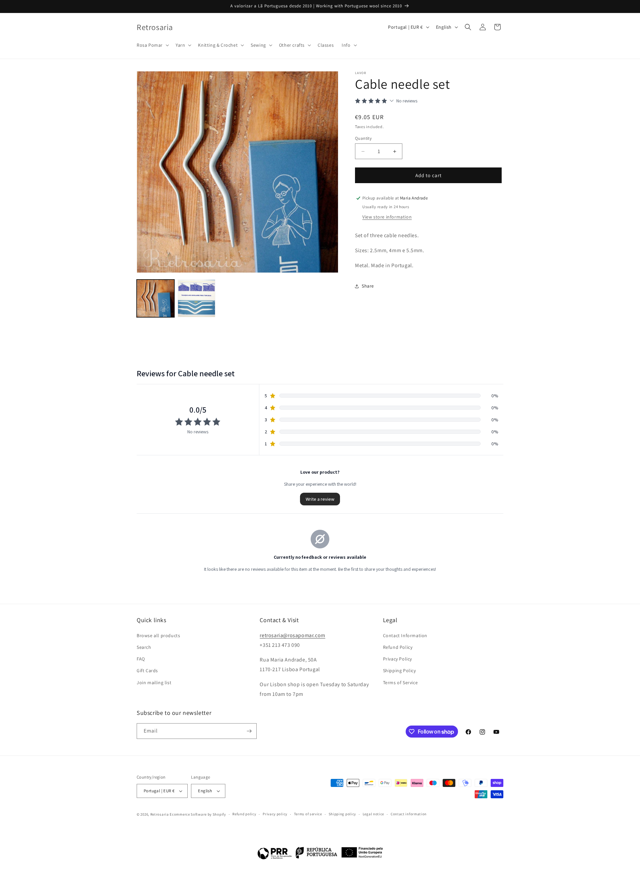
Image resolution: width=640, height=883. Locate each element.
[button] (152, 45)
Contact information (409, 814)
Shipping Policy (399, 671)
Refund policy (244, 814)
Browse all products (158, 635)
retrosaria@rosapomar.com (292, 634)
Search (144, 647)
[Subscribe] (249, 731)
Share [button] (368, 286)
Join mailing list (154, 682)
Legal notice (373, 814)
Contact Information (405, 635)
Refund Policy (398, 647)
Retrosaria (159, 814)
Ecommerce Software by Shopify (198, 814)
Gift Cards (147, 671)
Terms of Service (400, 682)
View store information (387, 217)
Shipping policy (342, 814)
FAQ (141, 659)
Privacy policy (275, 814)
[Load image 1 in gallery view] (155, 298)
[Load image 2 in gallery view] (196, 298)
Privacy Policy (397, 659)
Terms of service (308, 814)
